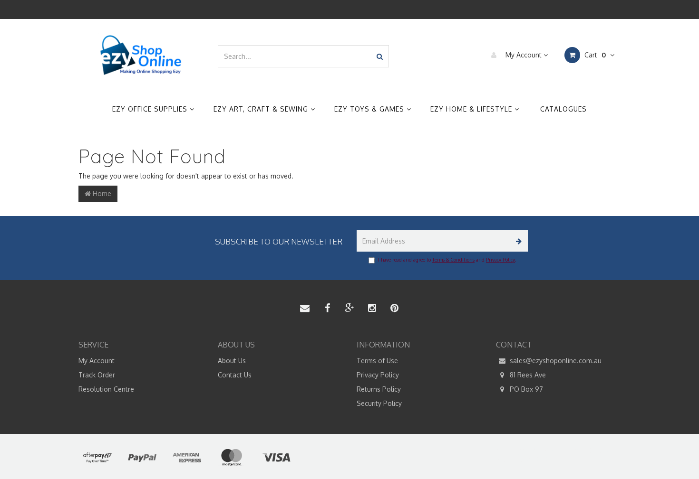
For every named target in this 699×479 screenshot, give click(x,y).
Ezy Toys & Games (370, 109)
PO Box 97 (525, 389)
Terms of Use (377, 361)
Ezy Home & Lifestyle (472, 109)
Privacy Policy (500, 260)
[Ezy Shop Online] (141, 55)
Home (101, 193)
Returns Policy (379, 389)
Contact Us (235, 375)
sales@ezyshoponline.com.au (555, 361)
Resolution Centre (106, 389)
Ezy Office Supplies (151, 109)
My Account (524, 55)
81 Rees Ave (527, 375)
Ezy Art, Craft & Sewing (262, 109)
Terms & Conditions (453, 260)
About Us (232, 361)
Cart (594, 55)
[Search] (379, 56)
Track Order (96, 375)
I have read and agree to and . (447, 260)
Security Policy (379, 403)
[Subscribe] (517, 241)
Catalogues (563, 109)
